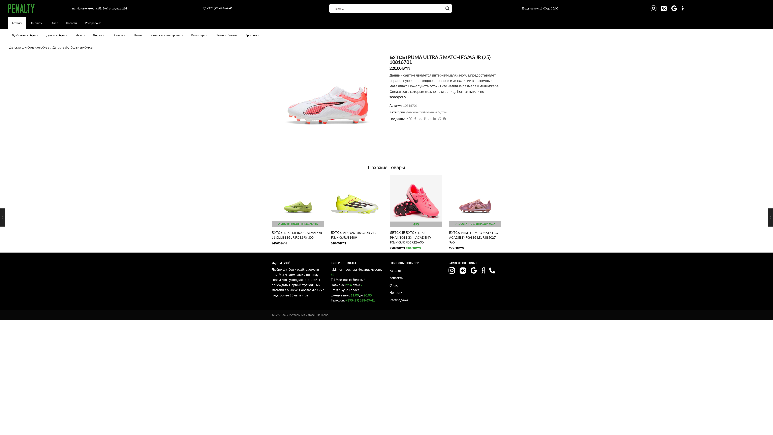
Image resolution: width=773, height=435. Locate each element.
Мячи (79, 35)
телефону (398, 97)
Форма (97, 35)
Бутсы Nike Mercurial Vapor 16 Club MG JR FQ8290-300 (297, 235)
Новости (71, 23)
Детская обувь (56, 35)
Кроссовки (252, 35)
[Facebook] (415, 119)
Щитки (137, 35)
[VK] (420, 119)
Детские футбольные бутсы (73, 47)
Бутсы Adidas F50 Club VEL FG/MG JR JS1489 (353, 235)
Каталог (17, 23)
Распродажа (93, 23)
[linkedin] (434, 119)
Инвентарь (198, 35)
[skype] (444, 119)
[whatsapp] (439, 119)
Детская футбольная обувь (29, 47)
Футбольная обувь (24, 35)
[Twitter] (410, 119)
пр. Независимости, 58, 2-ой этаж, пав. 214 (99, 8)
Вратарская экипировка (165, 35)
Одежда (118, 35)
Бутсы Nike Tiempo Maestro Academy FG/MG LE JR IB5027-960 (473, 237)
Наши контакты (343, 262)
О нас (54, 23)
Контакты (36, 23)
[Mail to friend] (429, 119)
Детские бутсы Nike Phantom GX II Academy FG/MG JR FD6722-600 (410, 237)
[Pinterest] (425, 119)
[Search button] (447, 8)
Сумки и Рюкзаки (227, 35)
